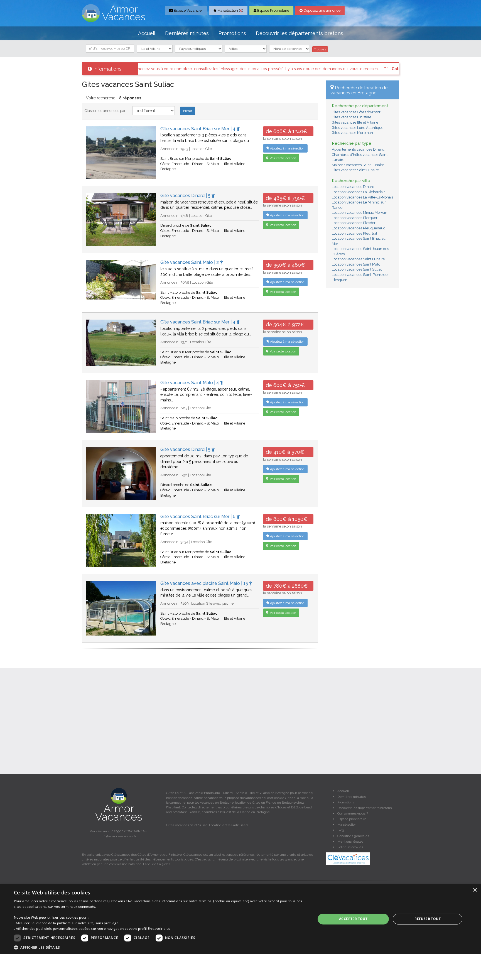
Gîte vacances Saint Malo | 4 (190, 382)
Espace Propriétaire (272, 10)
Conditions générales (353, 836)
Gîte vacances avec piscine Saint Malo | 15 (204, 583)
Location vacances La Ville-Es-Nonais (362, 197)
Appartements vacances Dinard (358, 149)
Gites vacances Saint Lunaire (355, 170)
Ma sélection (347, 825)
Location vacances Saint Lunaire (358, 259)
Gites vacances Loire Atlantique (357, 128)
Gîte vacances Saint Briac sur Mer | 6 (198, 516)
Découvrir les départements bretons (299, 33)
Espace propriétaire (351, 819)
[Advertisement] (362, 377)
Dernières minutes (187, 33)
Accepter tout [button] (353, 918)
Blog (340, 830)
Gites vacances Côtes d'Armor (356, 112)
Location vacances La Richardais (358, 192)
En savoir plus (159, 928)
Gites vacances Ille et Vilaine (355, 122)
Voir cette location (282, 158)
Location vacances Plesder (354, 223)
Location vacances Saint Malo (356, 264)
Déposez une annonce (321, 10)
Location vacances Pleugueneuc (358, 228)
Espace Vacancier (188, 10)
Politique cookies (350, 847)
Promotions (232, 33)
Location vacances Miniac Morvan (359, 212)
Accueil (146, 33)
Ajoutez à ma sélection (287, 148)
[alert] (240, 919)
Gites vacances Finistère (351, 117)
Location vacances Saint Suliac (357, 269)
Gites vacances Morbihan (352, 133)
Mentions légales (350, 841)
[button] (160, 947)
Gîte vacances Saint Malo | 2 (190, 262)
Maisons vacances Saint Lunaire (358, 165)
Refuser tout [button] (427, 918)
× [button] (475, 890)
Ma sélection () (230, 10)
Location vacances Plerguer (354, 218)
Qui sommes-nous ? (352, 813)
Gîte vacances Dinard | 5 (186, 195)
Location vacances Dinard (353, 187)
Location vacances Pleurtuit (354, 233)
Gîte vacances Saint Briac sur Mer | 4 (198, 128)
